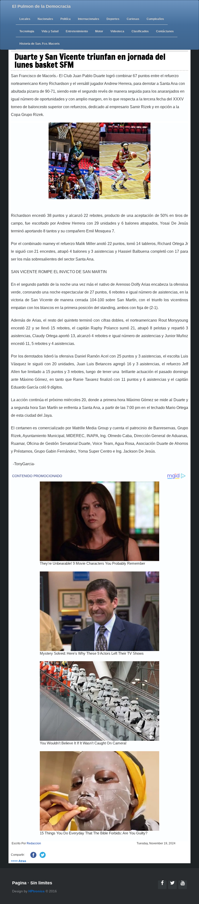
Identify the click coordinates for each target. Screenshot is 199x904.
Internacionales (88, 19)
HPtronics (36, 891)
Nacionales (45, 19)
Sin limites (41, 882)
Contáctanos (165, 31)
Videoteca (117, 31)
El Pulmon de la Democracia (41, 6)
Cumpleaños (155, 19)
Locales (24, 19)
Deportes (113, 19)
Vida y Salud (49, 31)
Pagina (19, 882)
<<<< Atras (18, 861)
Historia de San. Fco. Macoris (39, 43)
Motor (99, 31)
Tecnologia (26, 31)
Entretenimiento (77, 31)
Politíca (65, 19)
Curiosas (133, 19)
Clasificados (140, 31)
